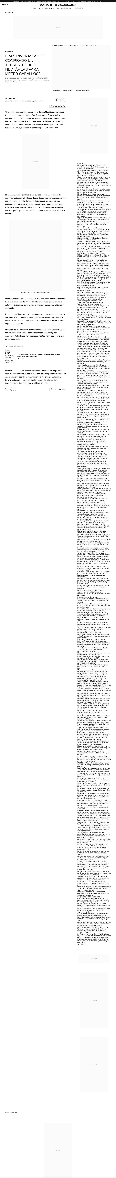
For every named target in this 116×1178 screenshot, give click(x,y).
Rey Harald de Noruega (27, 1)
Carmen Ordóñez (44, 201)
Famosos (8, 12)
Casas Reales (64, 8)
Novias (46, 8)
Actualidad (52, 8)
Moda (34, 8)
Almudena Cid (37, 1)
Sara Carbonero (72, 1)
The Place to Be (79, 8)
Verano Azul (100, 1)
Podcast (71, 8)
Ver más (80, 944)
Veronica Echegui (81, 1)
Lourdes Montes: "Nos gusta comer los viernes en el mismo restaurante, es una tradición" (38, 355)
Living (57, 8)
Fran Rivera (36, 115)
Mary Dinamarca (46, 1)
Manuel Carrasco (91, 1)
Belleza (41, 8)
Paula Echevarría (56, 1)
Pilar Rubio (64, 1)
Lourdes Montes (38, 336)
